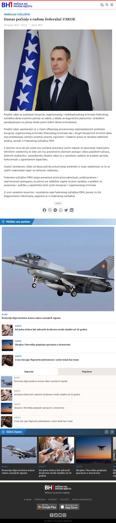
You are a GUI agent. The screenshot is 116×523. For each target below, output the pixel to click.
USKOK (58, 203)
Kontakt (52, 499)
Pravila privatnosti (82, 499)
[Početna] (17, 5)
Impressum (39, 499)
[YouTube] (60, 515)
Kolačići (64, 499)
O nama (27, 499)
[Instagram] (64, 515)
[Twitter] (56, 515)
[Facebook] (51, 515)
